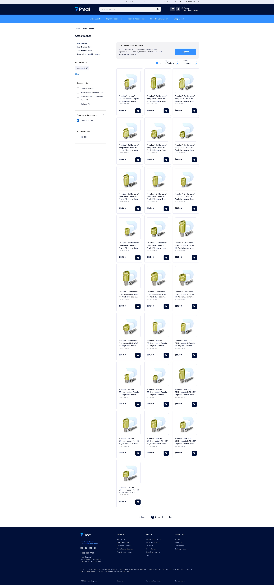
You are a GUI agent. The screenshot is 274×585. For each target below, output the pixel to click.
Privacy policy (180, 581)
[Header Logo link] (82, 9)
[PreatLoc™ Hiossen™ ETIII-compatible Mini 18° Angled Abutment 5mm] (186, 375)
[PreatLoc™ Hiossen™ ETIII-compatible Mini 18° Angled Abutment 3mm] (158, 424)
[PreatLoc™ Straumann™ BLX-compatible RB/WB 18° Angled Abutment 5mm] (186, 228)
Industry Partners (181, 549)
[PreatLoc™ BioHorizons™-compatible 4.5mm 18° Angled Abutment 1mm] (186, 131)
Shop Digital (179, 19)
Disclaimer (120, 581)
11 (162, 517)
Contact (178, 539)
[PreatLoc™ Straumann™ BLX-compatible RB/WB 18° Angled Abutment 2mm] (186, 277)
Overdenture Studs (84, 50)
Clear (77, 74)
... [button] (159, 517)
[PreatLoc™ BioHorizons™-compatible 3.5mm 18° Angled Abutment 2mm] (130, 228)
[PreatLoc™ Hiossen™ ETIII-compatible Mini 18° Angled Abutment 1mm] (130, 473)
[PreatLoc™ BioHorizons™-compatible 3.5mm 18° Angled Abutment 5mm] (130, 179)
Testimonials (179, 546)
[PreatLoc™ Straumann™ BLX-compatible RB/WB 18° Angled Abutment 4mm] (130, 277)
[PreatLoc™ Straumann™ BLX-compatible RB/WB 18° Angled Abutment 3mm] (158, 277)
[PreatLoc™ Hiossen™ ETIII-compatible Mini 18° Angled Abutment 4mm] (130, 424)
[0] (172, 9)
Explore (185, 52)
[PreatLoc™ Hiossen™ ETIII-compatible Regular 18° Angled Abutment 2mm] (130, 375)
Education (149, 546)
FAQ (147, 555)
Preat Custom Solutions (125, 549)
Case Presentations (153, 552)
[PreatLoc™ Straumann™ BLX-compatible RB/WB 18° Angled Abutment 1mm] (130, 326)
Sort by (185, 61)
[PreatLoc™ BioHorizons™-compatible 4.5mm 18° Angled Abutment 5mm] (158, 82)
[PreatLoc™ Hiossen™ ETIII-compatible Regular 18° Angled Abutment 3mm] (130, 82)
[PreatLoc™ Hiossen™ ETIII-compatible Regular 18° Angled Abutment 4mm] (186, 326)
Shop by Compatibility (159, 19)
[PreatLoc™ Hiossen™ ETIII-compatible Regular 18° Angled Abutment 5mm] (158, 326)
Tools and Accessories (125, 546)
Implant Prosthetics (114, 19)
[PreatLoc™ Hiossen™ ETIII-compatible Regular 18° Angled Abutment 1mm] (158, 375)
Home (77, 29)
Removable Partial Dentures (88, 54)
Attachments (95, 19)
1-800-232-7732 (193, 2)
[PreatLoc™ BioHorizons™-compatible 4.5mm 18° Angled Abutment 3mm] (130, 131)
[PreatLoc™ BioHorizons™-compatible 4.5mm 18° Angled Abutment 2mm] (158, 131)
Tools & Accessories (136, 19)
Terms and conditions (154, 581)
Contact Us (178, 2)
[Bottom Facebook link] (86, 548)
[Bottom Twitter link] (90, 548)
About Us (178, 542)
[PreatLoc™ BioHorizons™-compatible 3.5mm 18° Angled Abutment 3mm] (186, 179)
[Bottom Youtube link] (81, 548)
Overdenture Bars (84, 47)
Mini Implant (82, 43)
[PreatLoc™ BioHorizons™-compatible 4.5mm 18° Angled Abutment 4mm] (186, 82)
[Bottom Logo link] (85, 535)
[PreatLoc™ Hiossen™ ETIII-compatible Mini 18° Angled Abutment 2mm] (186, 424)
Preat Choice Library (124, 552)
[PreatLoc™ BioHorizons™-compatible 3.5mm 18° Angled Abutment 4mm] (158, 179)
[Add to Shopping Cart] (138, 110)
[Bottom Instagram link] (95, 548)
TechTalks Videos (152, 542)
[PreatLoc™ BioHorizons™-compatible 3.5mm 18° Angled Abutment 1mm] (158, 228)
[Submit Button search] (159, 9)
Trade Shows (151, 549)
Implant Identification (153, 539)
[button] (90, 83)
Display (167, 61)
